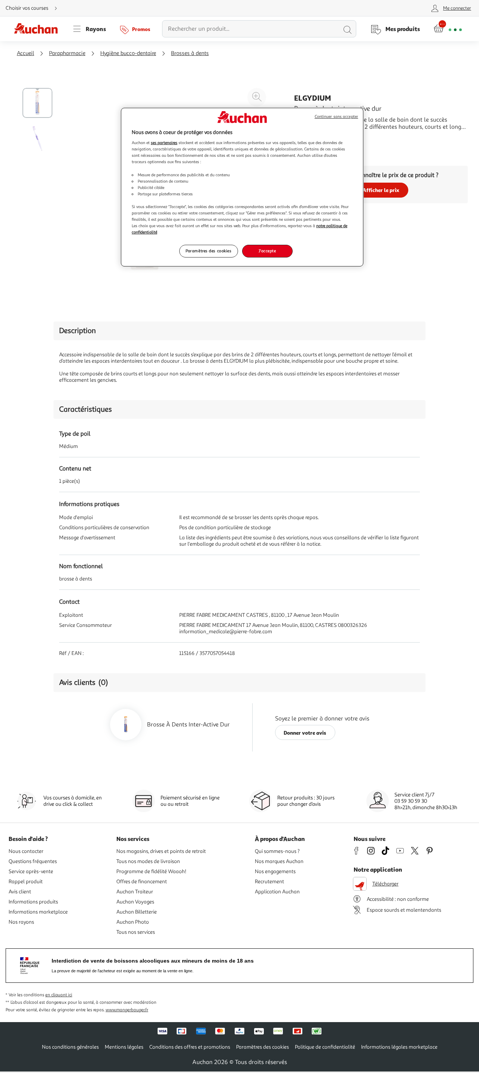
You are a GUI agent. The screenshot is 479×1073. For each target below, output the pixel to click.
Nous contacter (26, 851)
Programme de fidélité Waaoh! (151, 871)
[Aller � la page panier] (448, 28)
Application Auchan (277, 891)
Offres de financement (141, 881)
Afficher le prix (381, 190)
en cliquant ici (58, 995)
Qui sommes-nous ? (277, 851)
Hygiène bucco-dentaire (128, 53)
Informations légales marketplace (399, 1047)
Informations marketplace (38, 912)
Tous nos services (135, 932)
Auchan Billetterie (136, 912)
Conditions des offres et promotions (189, 1047)
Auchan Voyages (135, 902)
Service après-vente (31, 871)
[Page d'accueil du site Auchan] (38, 28)
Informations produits (33, 902)
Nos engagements (275, 871)
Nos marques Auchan (279, 861)
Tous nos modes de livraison (148, 861)
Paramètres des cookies (209, 250)
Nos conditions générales (70, 1047)
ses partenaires (164, 142)
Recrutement (269, 881)
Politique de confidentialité (325, 1047)
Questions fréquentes (33, 861)
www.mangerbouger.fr (127, 1010)
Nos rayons (21, 922)
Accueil (25, 53)
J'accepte (267, 250)
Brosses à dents (190, 53)
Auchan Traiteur (134, 891)
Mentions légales (124, 1047)
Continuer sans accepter (336, 116)
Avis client (20, 891)
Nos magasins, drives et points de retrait (161, 851)
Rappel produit (26, 881)
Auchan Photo (132, 922)
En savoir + (308, 138)
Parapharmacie (67, 53)
